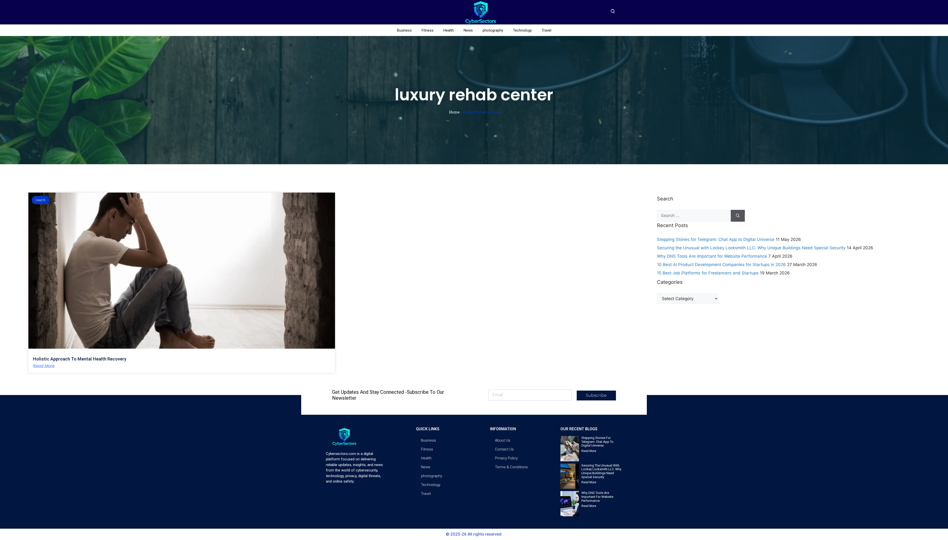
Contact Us (504, 449)
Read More (44, 366)
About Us (502, 440)
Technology (522, 30)
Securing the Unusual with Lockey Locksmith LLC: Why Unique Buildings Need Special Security (751, 247)
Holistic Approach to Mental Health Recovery (79, 358)
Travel (546, 30)
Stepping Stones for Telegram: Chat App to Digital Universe (715, 239)
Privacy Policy (506, 458)
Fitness (428, 30)
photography (493, 30)
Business (404, 30)
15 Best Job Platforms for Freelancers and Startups (708, 272)
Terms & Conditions (511, 467)
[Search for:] (694, 216)
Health (448, 30)
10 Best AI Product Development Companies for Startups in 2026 (721, 264)
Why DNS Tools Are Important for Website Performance (712, 256)
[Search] (738, 216)
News (468, 30)
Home (454, 112)
